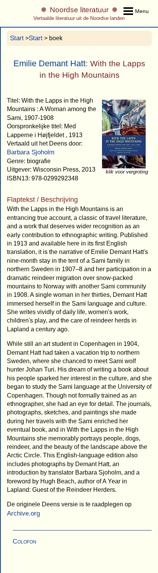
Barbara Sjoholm (30, 152)
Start (17, 38)
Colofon (24, 541)
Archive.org (23, 513)
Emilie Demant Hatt (49, 63)
